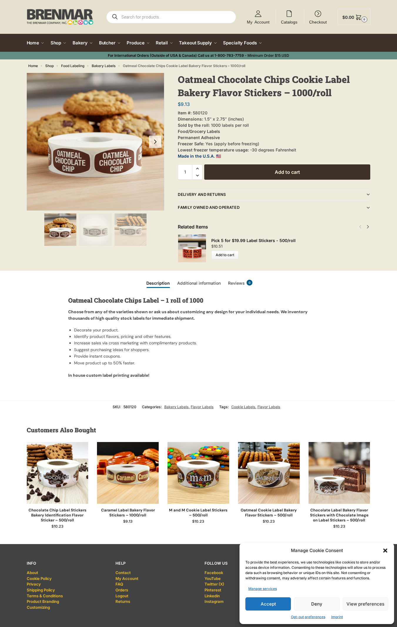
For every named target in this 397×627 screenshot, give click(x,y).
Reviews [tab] (239, 283)
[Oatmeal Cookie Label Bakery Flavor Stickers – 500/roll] (269, 473)
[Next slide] (155, 142)
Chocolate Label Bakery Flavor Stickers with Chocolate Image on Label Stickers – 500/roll (339, 515)
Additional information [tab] (199, 283)
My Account (258, 22)
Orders (121, 590)
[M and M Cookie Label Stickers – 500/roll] (198, 473)
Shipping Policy (41, 590)
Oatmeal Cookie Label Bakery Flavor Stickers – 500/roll (269, 513)
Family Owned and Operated (208, 207)
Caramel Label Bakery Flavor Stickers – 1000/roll (128, 513)
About (32, 572)
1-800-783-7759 (229, 55)
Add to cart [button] (57, 538)
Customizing (38, 607)
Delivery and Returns (202, 194)
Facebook (214, 572)
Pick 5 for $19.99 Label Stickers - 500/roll (253, 240)
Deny (316, 604)
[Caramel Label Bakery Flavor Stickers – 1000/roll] (128, 473)
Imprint (337, 617)
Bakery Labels (103, 66)
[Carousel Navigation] (362, 226)
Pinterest (213, 590)
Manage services (262, 588)
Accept (268, 604)
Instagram (214, 601)
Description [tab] (158, 283)
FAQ (119, 584)
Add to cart (287, 172)
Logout (121, 595)
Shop (49, 66)
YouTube (213, 578)
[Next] (368, 226)
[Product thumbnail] (194, 248)
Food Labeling (72, 66)
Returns (122, 601)
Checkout (318, 22)
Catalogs (289, 22)
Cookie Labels (243, 407)
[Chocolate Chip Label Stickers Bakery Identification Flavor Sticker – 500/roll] (57, 473)
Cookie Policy (39, 578)
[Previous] (360, 226)
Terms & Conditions (45, 595)
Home (33, 66)
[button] (385, 550)
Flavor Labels (202, 407)
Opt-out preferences (308, 617)
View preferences (365, 604)
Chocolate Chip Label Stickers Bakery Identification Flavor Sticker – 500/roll (57, 515)
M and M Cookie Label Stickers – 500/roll (198, 513)
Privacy (34, 584)
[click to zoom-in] (95, 142)
